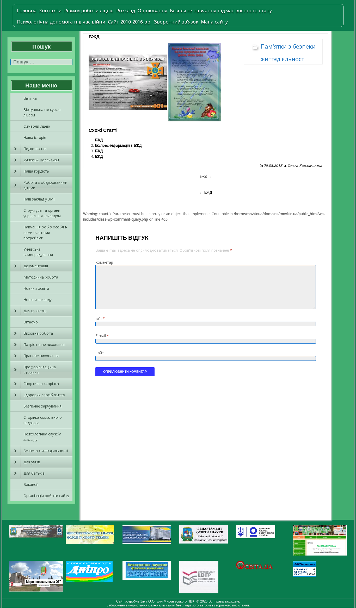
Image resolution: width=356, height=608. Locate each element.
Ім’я (100, 318)
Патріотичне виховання (44, 344)
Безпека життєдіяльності (45, 450)
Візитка (30, 98)
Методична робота (40, 277)
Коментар (104, 262)
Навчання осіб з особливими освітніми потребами (45, 232)
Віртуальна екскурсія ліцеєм (41, 112)
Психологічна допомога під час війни (61, 22)
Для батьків (34, 473)
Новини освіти (36, 288)
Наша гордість (36, 171)
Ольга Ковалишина (304, 165)
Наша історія (34, 137)
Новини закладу (37, 299)
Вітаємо (30, 322)
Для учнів (31, 461)
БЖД (99, 139)
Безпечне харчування (42, 406)
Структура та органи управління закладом (42, 213)
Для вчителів (35, 310)
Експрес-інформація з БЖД (118, 145)
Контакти (50, 10)
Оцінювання (152, 10)
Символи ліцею (36, 126)
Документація (35, 265)
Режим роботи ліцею (89, 10)
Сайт (99, 352)
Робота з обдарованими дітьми (45, 185)
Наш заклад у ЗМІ (38, 199)
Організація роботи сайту (46, 495)
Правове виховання (41, 355)
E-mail (102, 335)
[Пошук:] (41, 62)
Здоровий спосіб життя (44, 394)
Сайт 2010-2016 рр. (129, 22)
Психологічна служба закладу (42, 437)
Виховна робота (38, 333)
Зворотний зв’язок (176, 22)
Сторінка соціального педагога (42, 420)
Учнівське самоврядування (38, 252)
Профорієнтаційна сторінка (39, 369)
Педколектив (35, 148)
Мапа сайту (214, 22)
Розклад (125, 10)
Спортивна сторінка (41, 383)
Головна (26, 10)
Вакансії (30, 484)
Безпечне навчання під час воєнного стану (221, 10)
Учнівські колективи (41, 159)
